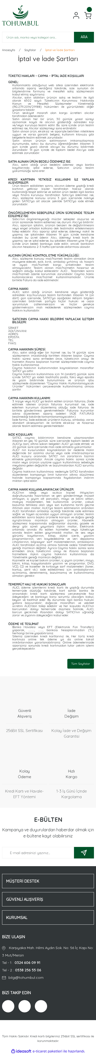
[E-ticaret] (47, 1051)
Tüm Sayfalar (80, 664)
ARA (84, 37)
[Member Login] (76, 15)
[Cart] (87, 15)
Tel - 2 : (21, 970)
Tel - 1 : (21, 962)
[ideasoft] (21, 1051)
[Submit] (84, 852)
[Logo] (20, 15)
